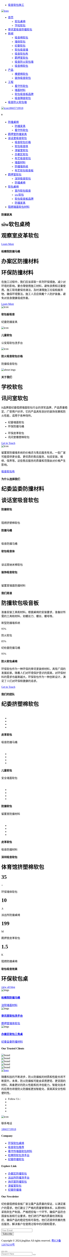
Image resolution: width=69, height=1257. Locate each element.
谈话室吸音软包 (17, 138)
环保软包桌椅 (16, 1143)
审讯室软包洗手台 (12, 1015)
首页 (10, 17)
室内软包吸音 (23, 190)
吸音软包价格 (23, 142)
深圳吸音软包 (23, 178)
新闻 (10, 33)
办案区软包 (21, 154)
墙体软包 (20, 41)
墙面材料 (20, 90)
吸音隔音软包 (23, 98)
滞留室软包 (21, 150)
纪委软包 (20, 45)
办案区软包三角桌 (12, 1034)
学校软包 (20, 25)
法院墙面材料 (9, 1005)
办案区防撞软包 (17, 1173)
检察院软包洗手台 (18, 1155)
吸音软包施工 (16, 5)
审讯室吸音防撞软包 (20, 29)
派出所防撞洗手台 (18, 1177)
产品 (10, 69)
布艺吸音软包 (23, 158)
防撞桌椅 (13, 122)
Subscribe (7, 1234)
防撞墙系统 (21, 166)
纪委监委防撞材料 (12, 1041)
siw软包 (19, 194)
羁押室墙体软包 (10, 1023)
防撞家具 (20, 126)
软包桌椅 (20, 21)
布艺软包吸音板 (24, 170)
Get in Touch (8, 443)
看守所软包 (21, 86)
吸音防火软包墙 (24, 61)
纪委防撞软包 (16, 1159)
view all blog (8, 987)
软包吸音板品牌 (24, 94)
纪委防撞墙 (14, 1189)
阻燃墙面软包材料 (18, 206)
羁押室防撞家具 (17, 134)
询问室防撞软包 (17, 1181)
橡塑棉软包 (21, 74)
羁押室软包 (21, 57)
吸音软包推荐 (16, 1147)
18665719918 (16, 108)
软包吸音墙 (21, 49)
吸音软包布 (21, 53)
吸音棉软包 (21, 37)
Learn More (7, 244)
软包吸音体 (21, 146)
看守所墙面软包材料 (20, 1151)
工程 (10, 82)
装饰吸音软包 (23, 78)
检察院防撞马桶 (10, 997)
